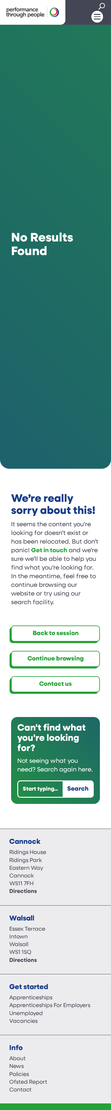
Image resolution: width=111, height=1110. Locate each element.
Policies (19, 1075)
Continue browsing (55, 659)
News (16, 1066)
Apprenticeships (30, 998)
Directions (23, 891)
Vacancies (23, 1021)
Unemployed (26, 1014)
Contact (20, 1090)
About (17, 1059)
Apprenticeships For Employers (49, 1006)
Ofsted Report (28, 1082)
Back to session (56, 633)
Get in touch (49, 551)
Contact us (55, 684)
